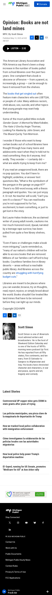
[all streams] (48, 591)
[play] (4, 591)
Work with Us (11, 548)
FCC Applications (13, 578)
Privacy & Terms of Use (16, 572)
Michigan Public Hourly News (18, 560)
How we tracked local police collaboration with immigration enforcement (24, 427)
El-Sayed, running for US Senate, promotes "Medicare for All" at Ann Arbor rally (24, 468)
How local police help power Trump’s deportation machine (21, 456)
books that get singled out (22, 93)
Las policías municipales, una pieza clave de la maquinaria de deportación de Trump (25, 415)
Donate (43, 4)
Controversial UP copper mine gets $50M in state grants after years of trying (24, 402)
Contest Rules (12, 566)
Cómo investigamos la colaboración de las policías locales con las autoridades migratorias (24, 441)
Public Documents (13, 554)
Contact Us (10, 542)
